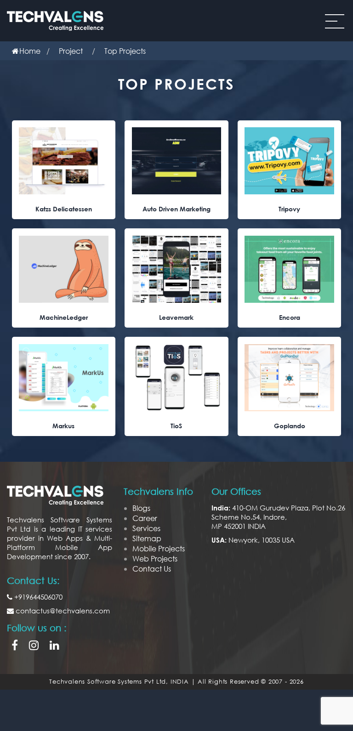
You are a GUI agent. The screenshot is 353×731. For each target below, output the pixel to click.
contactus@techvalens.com (62, 610)
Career (144, 518)
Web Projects (154, 558)
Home (29, 51)
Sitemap (146, 538)
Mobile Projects (158, 548)
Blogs (141, 508)
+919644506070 (37, 596)
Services (146, 528)
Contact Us (151, 568)
